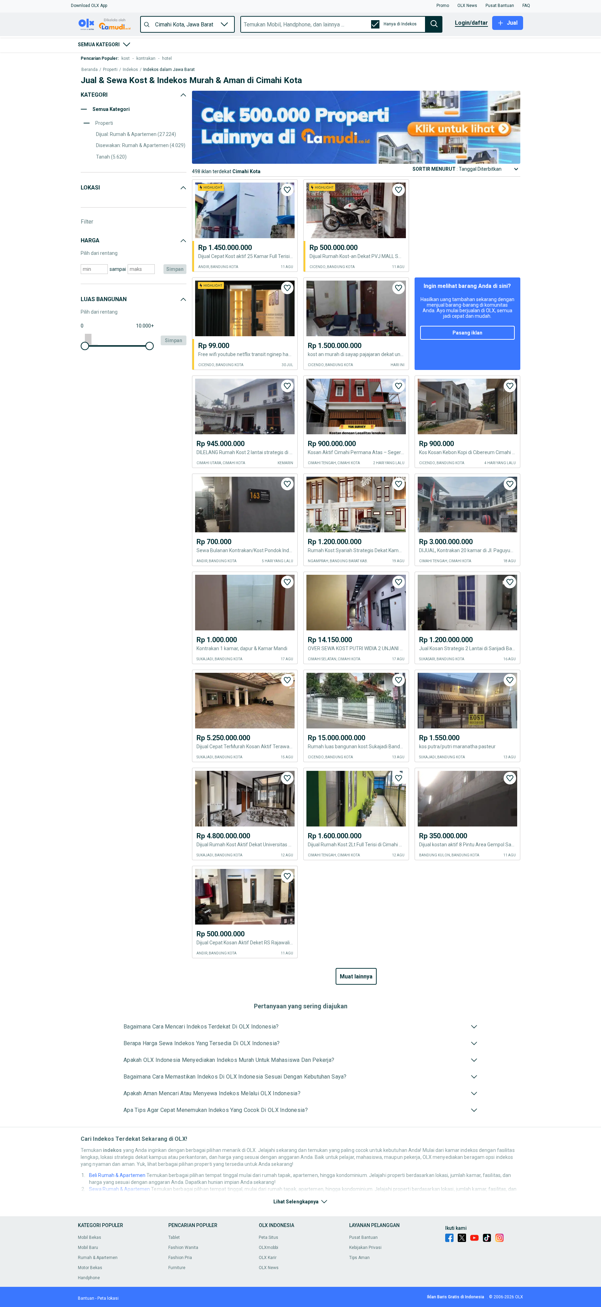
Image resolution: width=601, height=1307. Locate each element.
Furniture (176, 1267)
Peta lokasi (108, 1298)
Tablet (174, 1237)
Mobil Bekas (89, 1237)
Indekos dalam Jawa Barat (169, 69)
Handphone (89, 1277)
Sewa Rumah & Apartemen (119, 1189)
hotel (167, 58)
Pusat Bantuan (363, 1237)
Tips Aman (359, 1257)
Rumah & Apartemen (98, 1257)
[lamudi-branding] (356, 162)
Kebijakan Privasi (365, 1247)
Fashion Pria (180, 1257)
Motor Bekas (90, 1267)
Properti (110, 69)
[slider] (85, 346)
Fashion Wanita (183, 1247)
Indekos (130, 69)
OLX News (269, 1267)
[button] (89, 5)
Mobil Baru (88, 1247)
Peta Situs (268, 1237)
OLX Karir (268, 1257)
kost (125, 58)
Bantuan (86, 1298)
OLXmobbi (268, 1247)
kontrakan (145, 58)
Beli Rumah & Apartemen (117, 1175)
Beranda (89, 69)
